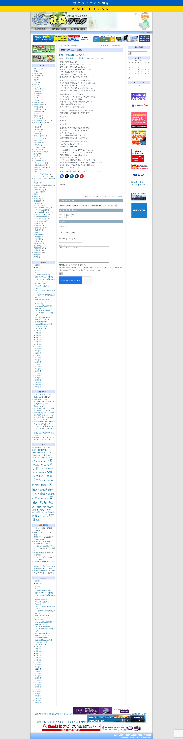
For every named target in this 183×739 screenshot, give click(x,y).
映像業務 (38, 230)
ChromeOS (37, 75)
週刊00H (38, 241)
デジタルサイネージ (42, 208)
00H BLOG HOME (39, 29)
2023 (38, 351)
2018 (38, 362)
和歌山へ (44, 485)
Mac (35, 84)
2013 (38, 373)
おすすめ (37, 107)
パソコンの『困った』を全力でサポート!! (42, 464)
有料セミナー (39, 232)
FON (35, 78)
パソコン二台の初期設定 (43, 306)
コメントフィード (65, 217)
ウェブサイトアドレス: (67, 239)
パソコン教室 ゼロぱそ (43, 212)
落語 (35, 255)
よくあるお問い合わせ (41, 120)
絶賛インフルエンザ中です (44, 277)
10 (129, 69)
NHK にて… (39, 270)
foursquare (38, 91)
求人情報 (37, 246)
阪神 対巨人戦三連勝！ (43, 299)
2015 (38, 369)
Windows (37, 102)
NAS (48, 447)
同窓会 (37, 485)
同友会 (36, 183)
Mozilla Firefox (40, 165)
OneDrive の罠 (38, 395)
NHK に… (38, 272)
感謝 (48, 498)
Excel (37, 127)
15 (145, 69)
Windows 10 (37, 452)
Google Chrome (40, 163)
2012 (38, 375)
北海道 (48, 480)
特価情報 (38, 237)
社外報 (37, 239)
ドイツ (51, 457)
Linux (35, 82)
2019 (38, 360)
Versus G (38, 288)
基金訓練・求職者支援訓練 (43, 185)
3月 (38, 340)
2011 (38, 378)
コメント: (62, 245)
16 (148, 69)
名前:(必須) (63, 226)
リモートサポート (41, 217)
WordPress (38, 147)
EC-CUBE (38, 140)
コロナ (49, 455)
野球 (35, 257)
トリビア (37, 154)
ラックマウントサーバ (112, 196)
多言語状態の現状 (41, 322)
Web (36, 100)
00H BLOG (44, 525)
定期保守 (38, 223)
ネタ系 (36, 156)
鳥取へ (38, 520)
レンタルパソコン (41, 219)
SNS (35, 87)
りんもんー (47, 415)
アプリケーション (40, 122)
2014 (38, 371)
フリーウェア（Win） (42, 176)
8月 (38, 268)
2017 (38, 364)
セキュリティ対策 (40, 152)
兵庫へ (36, 480)
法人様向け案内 (77, 29)
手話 (35, 194)
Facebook (38, 89)
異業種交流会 (38, 248)
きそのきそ (37, 118)
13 (138, 69)
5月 (38, 335)
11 (132, 69)
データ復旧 (45, 457)
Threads (37, 93)
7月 (38, 331)
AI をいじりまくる (41, 301)
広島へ (121, 196)
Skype (37, 172)
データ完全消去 (40, 210)
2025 (38, 346)
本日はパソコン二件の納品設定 (110, 45)
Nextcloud (38, 143)
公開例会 (49, 476)
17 (129, 71)
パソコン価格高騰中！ (42, 317)
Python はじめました (42, 319)
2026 (38, 265)
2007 (38, 387)
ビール (49, 469)
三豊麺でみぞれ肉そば (42, 275)
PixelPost (38, 145)
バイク (36, 158)
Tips (35, 98)
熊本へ (49, 510)
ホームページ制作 (41, 214)
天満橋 (42, 490)
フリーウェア (38, 161)
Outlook (37, 129)
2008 (38, 384)
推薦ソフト (39, 109)
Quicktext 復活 (39, 304)
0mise (37, 203)
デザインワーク (40, 205)
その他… (138, 85)
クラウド (37, 149)
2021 (38, 355)
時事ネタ (37, 199)
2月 (38, 342)
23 (148, 71)
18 (132, 71)
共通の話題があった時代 (43, 324)
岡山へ (43, 498)
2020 (38, 357)
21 (142, 71)
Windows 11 (47, 453)
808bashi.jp (37, 69)
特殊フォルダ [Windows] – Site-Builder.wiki (44, 404)
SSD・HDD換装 (39, 450)
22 (145, 71)
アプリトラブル (39, 136)
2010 (38, 380)
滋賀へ (43, 509)
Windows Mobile (39, 105)
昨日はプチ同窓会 (41, 284)
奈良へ (44, 493)
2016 (38, 366)
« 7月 (130, 78)
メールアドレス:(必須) (67, 233)
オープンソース (39, 138)
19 (135, 71)
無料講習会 (39, 234)
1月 (38, 344)
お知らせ (37, 116)
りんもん (50, 428)
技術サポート (39, 228)
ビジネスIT (39, 192)
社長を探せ (37, 250)
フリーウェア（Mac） (42, 174)
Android (36, 73)
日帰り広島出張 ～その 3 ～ (73, 55)
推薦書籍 (38, 111)
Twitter (37, 96)
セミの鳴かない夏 (41, 326)
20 (138, 71)
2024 (38, 349)
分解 (43, 480)
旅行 (47, 503)
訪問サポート (41, 512)
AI (34, 71)
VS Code (38, 131)
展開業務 (38, 225)
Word (37, 134)
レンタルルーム (40, 221)
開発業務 (38, 243)
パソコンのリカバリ (42, 328)
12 (135, 69)
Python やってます (41, 308)
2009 (38, 382)
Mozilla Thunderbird (41, 167)
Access (37, 125)
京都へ (40, 476)
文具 (36, 113)
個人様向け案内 (58, 29)
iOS (35, 80)
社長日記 (37, 252)
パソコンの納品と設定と (43, 310)
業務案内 (37, 201)
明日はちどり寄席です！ (42, 433)
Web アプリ (39, 190)
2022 (38, 353)
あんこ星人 (43, 455)
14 (142, 69)
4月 (38, 337)
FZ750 (42, 447)
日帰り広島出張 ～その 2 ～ (69, 45)
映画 (35, 196)
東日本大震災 (41, 507)
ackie (95, 58)
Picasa (37, 169)
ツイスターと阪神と (42, 286)
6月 (38, 333)
